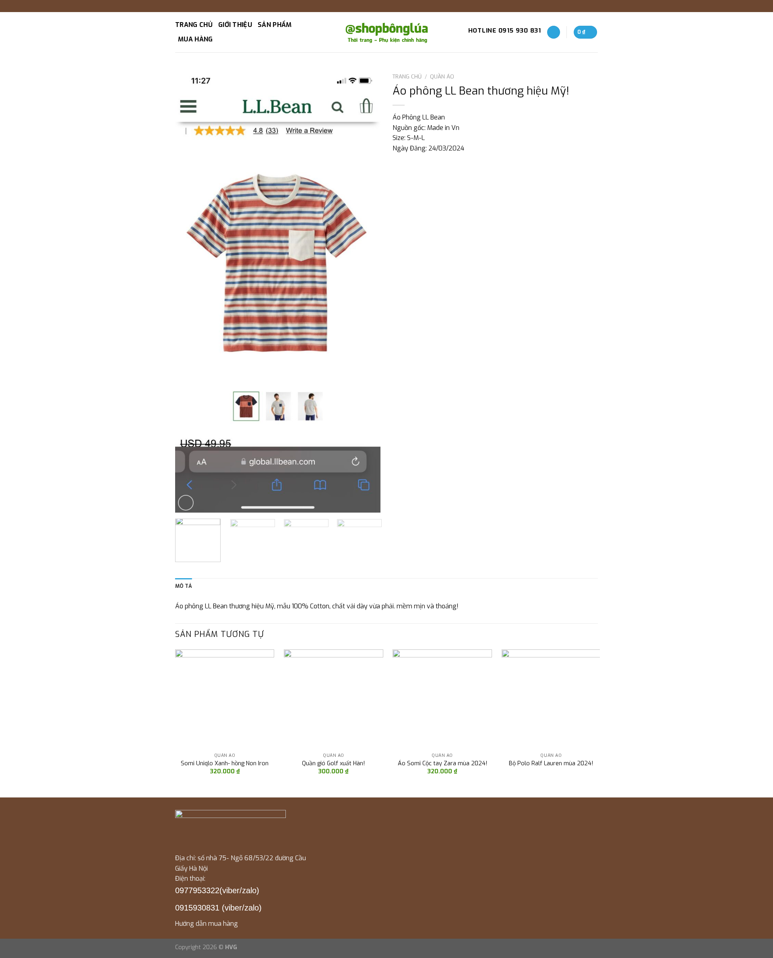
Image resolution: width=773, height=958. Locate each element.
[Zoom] (186, 503)
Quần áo (442, 76)
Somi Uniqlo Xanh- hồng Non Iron (225, 763)
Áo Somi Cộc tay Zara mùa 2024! (442, 763)
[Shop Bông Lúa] (386, 32)
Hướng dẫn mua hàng (206, 923)
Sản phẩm (275, 25)
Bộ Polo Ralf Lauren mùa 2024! (551, 763)
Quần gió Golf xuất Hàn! (333, 763)
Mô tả (183, 586)
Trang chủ (194, 25)
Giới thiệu (235, 25)
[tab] (183, 586)
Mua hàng (195, 39)
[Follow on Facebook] (570, 6)
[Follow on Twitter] (586, 6)
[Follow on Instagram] (578, 6)
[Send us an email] (593, 6)
